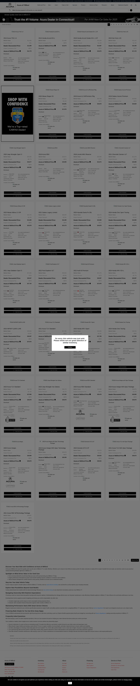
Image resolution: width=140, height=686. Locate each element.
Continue (70, 347)
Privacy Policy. (128, 679)
